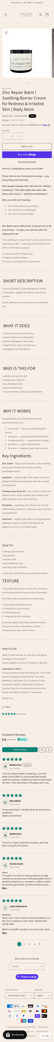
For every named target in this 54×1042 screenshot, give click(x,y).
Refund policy (43, 1027)
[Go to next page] (40, 944)
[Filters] (42, 749)
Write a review (20, 749)
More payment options (27, 161)
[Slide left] (21, 83)
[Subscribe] (41, 966)
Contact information (28, 1036)
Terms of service (28, 1031)
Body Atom (16, 1027)
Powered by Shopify (27, 1027)
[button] (6, 15)
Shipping (5, 120)
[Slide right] (33, 83)
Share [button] (7, 707)
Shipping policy (42, 1031)
